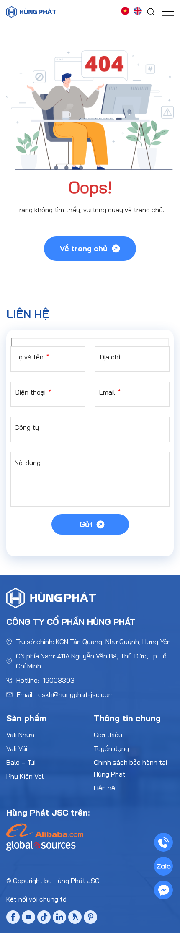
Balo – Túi (21, 762)
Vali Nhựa (20, 734)
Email (109, 392)
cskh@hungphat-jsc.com (76, 694)
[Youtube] (28, 919)
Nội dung (28, 462)
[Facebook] (13, 919)
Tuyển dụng (111, 748)
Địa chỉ (109, 357)
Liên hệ (104, 788)
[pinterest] (90, 918)
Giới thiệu (108, 734)
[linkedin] (59, 918)
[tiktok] (44, 919)
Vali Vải (16, 748)
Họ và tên (31, 357)
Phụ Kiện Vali (25, 776)
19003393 (59, 680)
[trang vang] (75, 918)
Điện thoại (32, 392)
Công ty (27, 427)
